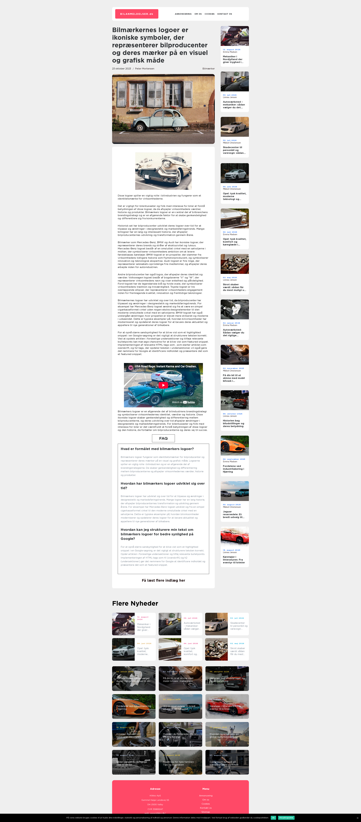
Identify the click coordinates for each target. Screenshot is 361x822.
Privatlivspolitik (286, 818)
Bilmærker (208, 68)
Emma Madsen (230, 52)
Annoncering (183, 14)
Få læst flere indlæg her (163, 580)
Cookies (210, 14)
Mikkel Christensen (232, 143)
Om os (198, 14)
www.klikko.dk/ (158, 813)
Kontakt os (224, 14)
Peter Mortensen (144, 68)
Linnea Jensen (230, 97)
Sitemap (206, 812)
